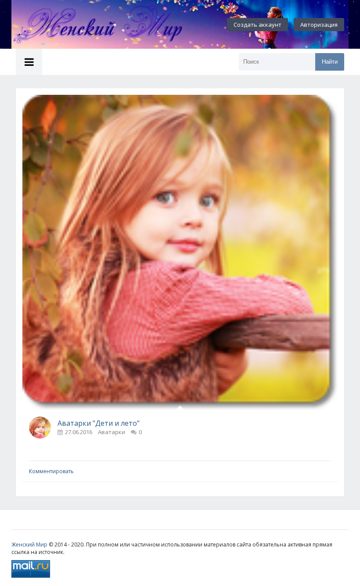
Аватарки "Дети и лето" (99, 423)
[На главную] (108, 24)
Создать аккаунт (257, 25)
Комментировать (51, 471)
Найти (330, 61)
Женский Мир (29, 544)
